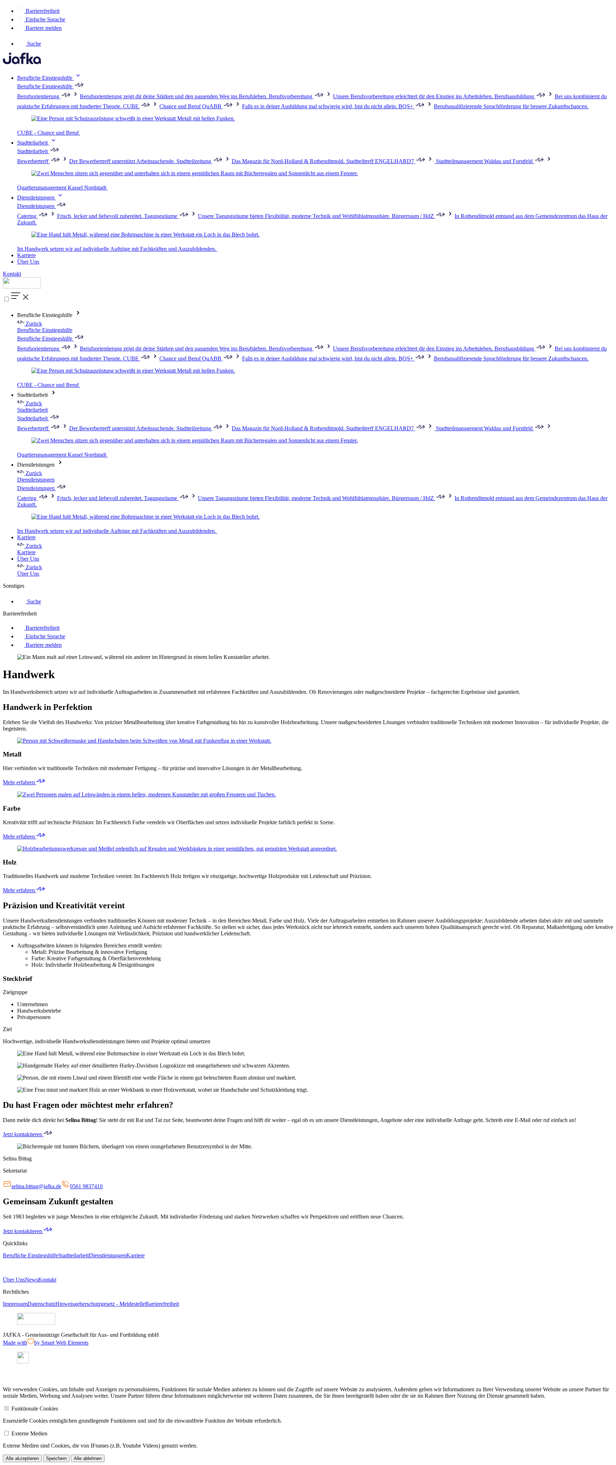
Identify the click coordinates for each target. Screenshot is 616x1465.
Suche (33, 44)
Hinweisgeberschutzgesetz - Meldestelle (100, 1304)
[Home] (22, 287)
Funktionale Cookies (34, 1409)
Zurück (33, 324)
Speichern (56, 1458)
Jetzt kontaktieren (23, 1134)
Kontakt (12, 274)
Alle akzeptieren (22, 1458)
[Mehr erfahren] (308, 741)
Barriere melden (43, 28)
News (31, 1280)
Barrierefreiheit (42, 11)
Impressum (15, 1304)
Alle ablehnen (88, 1458)
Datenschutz (41, 1304)
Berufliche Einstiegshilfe (45, 78)
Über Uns (28, 262)
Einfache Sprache (44, 19)
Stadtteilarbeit (33, 143)
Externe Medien (29, 1433)
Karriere (26, 255)
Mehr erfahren (19, 782)
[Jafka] (22, 62)
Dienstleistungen (36, 197)
